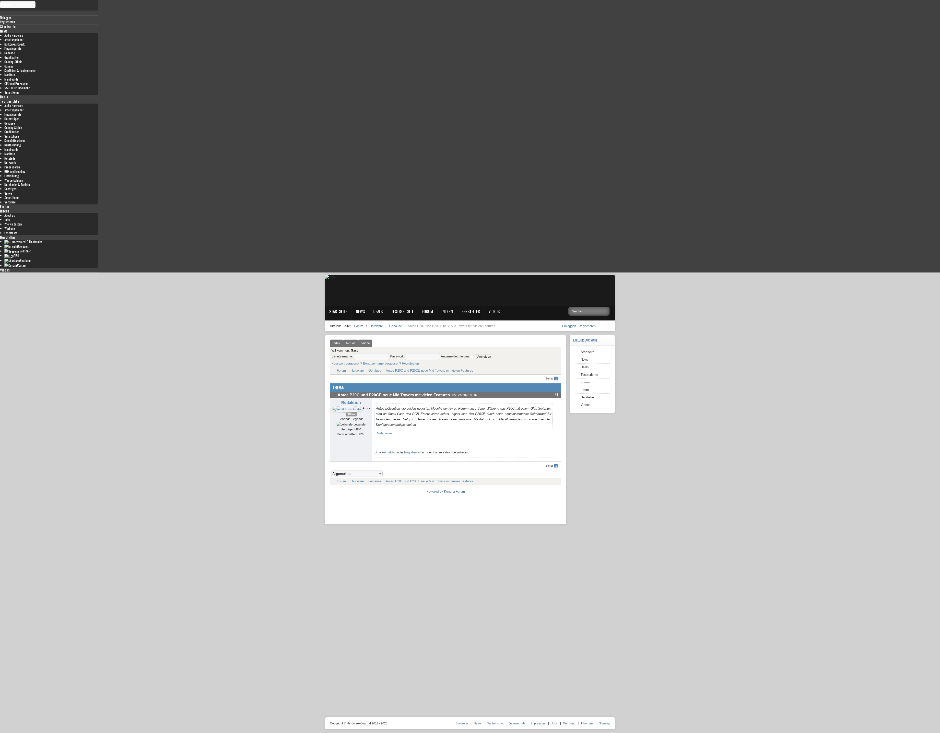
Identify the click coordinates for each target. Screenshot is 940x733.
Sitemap (604, 723)
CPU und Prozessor (16, 83)
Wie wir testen (13, 224)
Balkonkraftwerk (14, 44)
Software (10, 202)
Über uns (587, 723)
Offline (351, 414)
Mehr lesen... (385, 433)
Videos (5, 269)
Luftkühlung (11, 176)
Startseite (8, 26)
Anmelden (389, 452)
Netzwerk (10, 162)
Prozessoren (12, 167)
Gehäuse (9, 53)
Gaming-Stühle (13, 61)
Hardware (357, 370)
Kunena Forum (454, 491)
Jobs (7, 219)
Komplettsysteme (14, 140)
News (4, 31)
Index (336, 343)
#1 (556, 394)
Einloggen (569, 326)
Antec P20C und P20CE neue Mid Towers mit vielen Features (429, 370)
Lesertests (10, 233)
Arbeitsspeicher (14, 39)
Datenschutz (517, 723)
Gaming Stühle (13, 127)
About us (9, 215)
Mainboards (11, 79)
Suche (365, 343)
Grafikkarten (11, 57)
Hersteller (7, 237)
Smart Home (11, 92)
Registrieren (587, 326)
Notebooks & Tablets (17, 184)
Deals (4, 96)
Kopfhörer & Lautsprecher (20, 70)
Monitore (9, 74)
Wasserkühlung (13, 180)
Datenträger (11, 119)
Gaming (8, 66)
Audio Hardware (13, 35)
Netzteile (9, 158)
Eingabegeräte (13, 48)
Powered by (434, 491)
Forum (4, 206)
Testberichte (9, 101)
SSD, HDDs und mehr (17, 88)
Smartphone (11, 136)
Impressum (538, 723)
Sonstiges (10, 189)
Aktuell (350, 343)
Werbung (9, 228)
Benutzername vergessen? (382, 363)
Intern (4, 210)
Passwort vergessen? (346, 363)
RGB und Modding (14, 171)
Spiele (8, 193)
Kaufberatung (12, 145)
